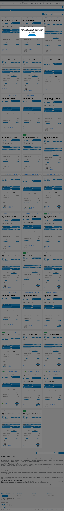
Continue (32, 35)
